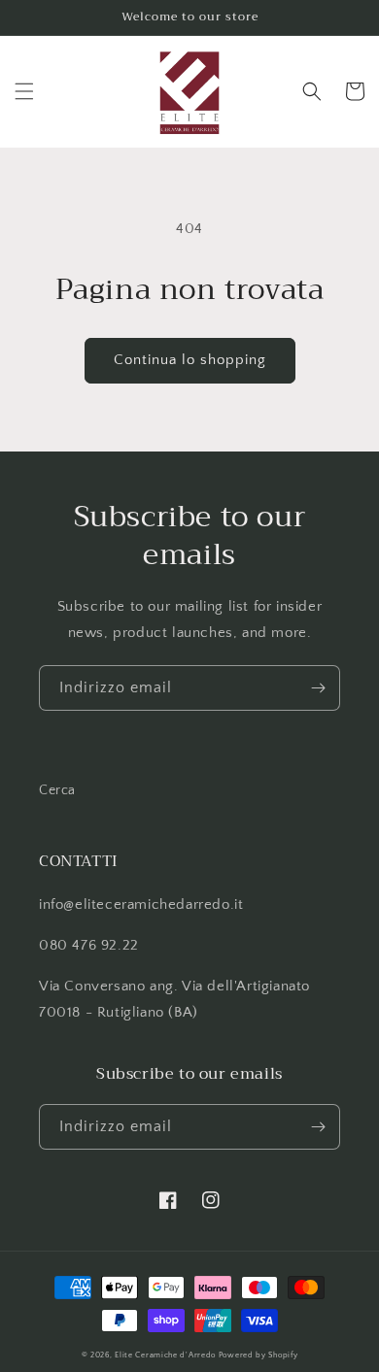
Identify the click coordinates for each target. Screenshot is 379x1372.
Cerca (57, 790)
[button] (24, 91)
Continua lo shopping (190, 359)
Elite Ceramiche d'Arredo (165, 1355)
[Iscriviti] (317, 688)
